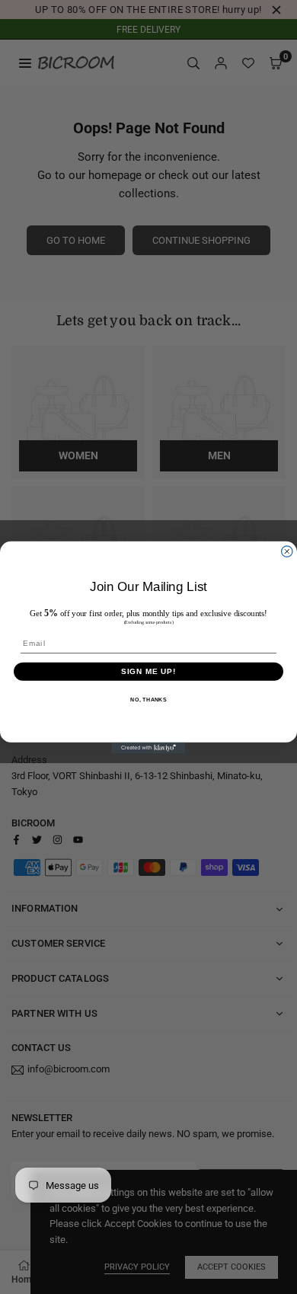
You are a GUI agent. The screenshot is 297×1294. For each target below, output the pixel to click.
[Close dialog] (287, 550)
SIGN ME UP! (149, 671)
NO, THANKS (148, 698)
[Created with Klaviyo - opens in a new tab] (148, 747)
